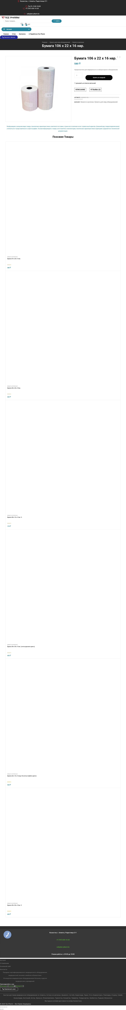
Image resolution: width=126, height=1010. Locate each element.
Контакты (22, 34)
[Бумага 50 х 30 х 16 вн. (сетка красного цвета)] (63, 586)
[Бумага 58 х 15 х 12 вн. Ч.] (63, 457)
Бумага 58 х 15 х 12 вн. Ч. (14, 517)
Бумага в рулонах (78, 42)
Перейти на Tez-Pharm (37, 34)
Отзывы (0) (95, 90)
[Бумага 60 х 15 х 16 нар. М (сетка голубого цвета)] (63, 716)
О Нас (14, 34)
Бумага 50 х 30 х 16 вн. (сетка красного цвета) (21, 646)
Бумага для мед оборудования (60, 42)
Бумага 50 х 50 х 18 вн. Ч (14, 905)
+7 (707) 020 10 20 (63, 940)
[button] (9, 37)
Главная (6, 34)
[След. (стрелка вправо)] (2, 1009)
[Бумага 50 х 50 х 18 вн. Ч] (63, 845)
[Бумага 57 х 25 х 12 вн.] (63, 199)
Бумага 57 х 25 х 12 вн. (14, 258)
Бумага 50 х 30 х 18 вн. (14, 388)
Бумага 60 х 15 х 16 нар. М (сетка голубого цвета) (22, 776)
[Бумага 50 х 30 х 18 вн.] (63, 328)
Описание (80, 90)
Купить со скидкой (99, 77)
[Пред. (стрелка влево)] (1, 1009)
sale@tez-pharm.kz (63, 947)
